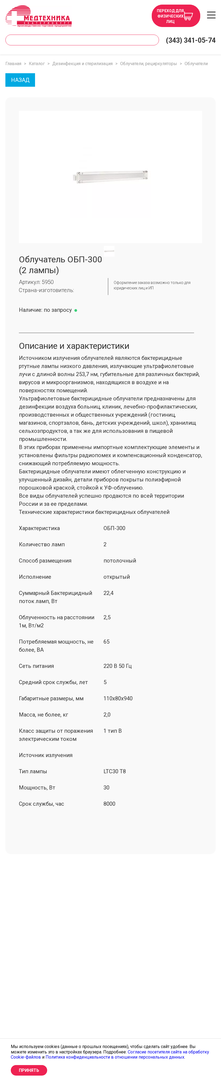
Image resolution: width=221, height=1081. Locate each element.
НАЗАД (20, 80)
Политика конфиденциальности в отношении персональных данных (115, 1057)
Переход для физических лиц (170, 16)
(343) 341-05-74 (191, 40)
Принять (29, 1070)
